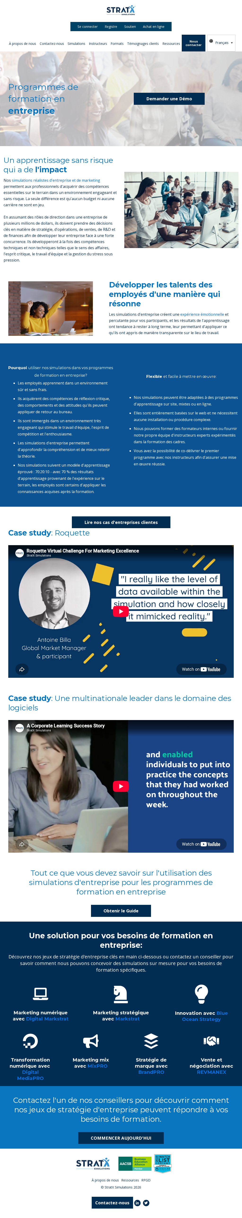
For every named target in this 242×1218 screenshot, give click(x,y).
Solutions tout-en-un (77, 84)
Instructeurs (98, 43)
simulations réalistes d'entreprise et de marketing (56, 180)
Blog (120, 50)
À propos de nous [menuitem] (105, 1180)
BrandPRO (38, 110)
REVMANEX (40, 101)
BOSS (33, 84)
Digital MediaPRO (44, 118)
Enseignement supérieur (79, 50)
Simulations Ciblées (38, 93)
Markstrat (37, 59)
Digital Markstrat (43, 67)
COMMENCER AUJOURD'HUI (121, 1138)
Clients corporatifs (111, 59)
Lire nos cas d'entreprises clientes (121, 522)
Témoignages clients (143, 43)
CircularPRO (38, 135)
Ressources (171, 43)
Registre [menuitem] (111, 26)
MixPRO (36, 127)
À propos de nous (22, 43)
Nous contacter (194, 43)
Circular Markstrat (43, 76)
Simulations (76, 43)
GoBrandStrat (40, 144)
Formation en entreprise (80, 67)
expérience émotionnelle (202, 314)
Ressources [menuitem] (130, 1180)
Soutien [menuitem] (130, 26)
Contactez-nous (52, 43)
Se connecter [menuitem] (88, 26)
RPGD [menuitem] (146, 1180)
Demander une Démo (169, 98)
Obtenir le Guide (121, 911)
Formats (117, 43)
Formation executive (77, 59)
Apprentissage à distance (80, 76)
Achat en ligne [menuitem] (153, 26)
